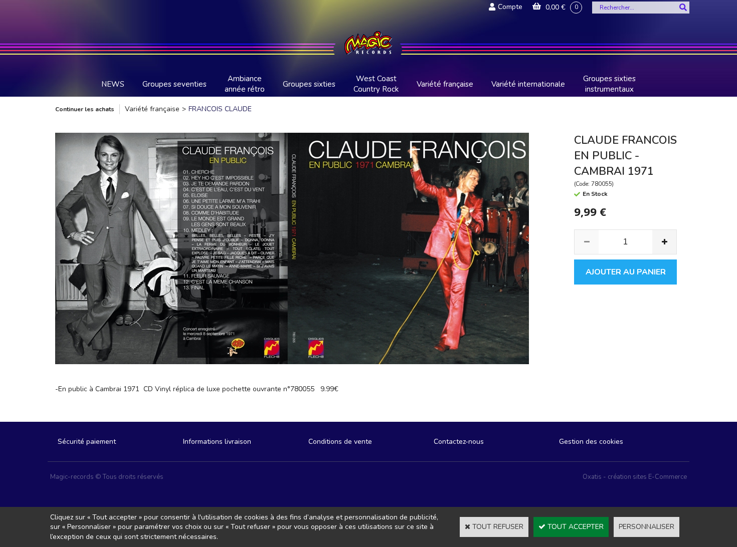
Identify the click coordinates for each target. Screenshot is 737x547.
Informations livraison (217, 441)
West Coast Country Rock (376, 84)
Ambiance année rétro (245, 84)
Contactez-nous (459, 441)
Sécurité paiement (87, 441)
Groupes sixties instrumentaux (609, 84)
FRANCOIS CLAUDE (220, 109)
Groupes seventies (174, 84)
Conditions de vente (340, 441)
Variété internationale (528, 84)
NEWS (112, 84)
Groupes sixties (309, 84)
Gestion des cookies (591, 441)
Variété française (445, 84)
